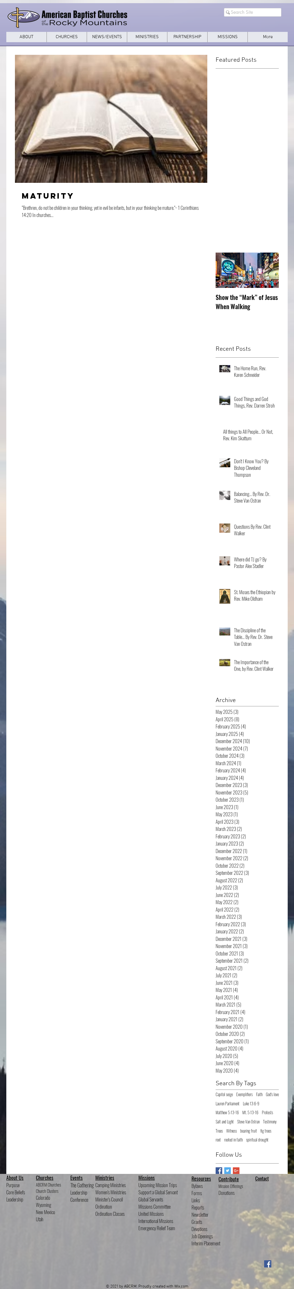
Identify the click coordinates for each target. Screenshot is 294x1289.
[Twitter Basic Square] (227, 1170)
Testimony (269, 1122)
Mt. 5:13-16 (250, 1112)
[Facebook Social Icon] (267, 1263)
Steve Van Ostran (248, 1122)
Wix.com (181, 1286)
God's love (272, 1094)
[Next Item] (269, 270)
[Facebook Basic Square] (219, 1170)
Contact (262, 1178)
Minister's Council (109, 1199)
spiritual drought (257, 1140)
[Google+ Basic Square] (236, 1170)
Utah (39, 1219)
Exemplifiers (244, 1094)
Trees (219, 1131)
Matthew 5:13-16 (227, 1112)
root (218, 1140)
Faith (259, 1094)
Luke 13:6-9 (251, 1103)
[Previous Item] (224, 270)
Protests (267, 1112)
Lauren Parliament (227, 1103)
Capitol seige (224, 1094)
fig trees (265, 1131)
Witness (231, 1131)
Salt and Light (225, 1122)
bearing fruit (248, 1131)
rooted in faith (233, 1140)
